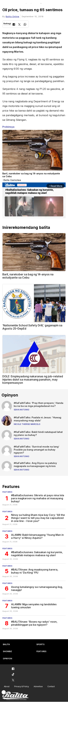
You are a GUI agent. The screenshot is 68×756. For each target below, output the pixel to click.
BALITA (6, 644)
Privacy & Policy (21, 686)
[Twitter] (19, 24)
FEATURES (41, 651)
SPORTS (40, 644)
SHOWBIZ (7, 651)
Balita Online (12, 16)
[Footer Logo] (15, 695)
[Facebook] (14, 24)
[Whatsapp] (25, 24)
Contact (51, 686)
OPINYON (7, 658)
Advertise (38, 686)
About (6, 686)
